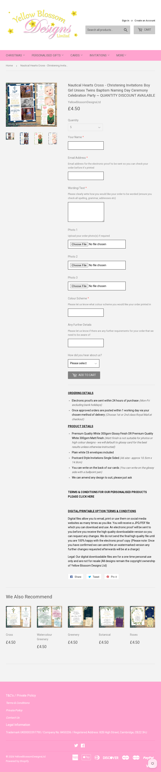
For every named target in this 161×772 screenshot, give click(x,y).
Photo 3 (73, 277)
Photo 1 (73, 229)
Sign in (125, 20)
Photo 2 (73, 256)
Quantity (73, 120)
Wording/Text (76, 188)
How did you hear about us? (85, 355)
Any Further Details (79, 324)
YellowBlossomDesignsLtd (30, 756)
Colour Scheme (77, 298)
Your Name (75, 137)
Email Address (77, 157)
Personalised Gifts (46, 55)
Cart (147, 29)
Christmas (14, 55)
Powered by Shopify (17, 761)
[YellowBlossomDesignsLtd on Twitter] (76, 746)
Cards (75, 55)
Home (9, 65)
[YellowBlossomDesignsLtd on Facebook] (83, 746)
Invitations (98, 55)
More (120, 55)
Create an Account (144, 20)
